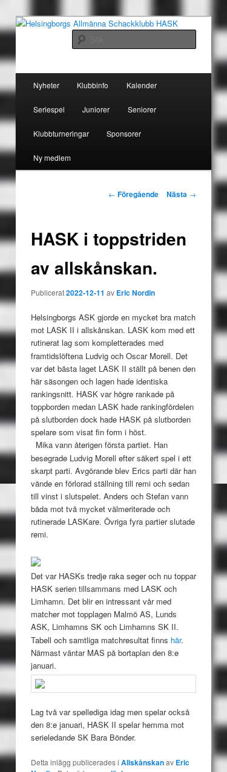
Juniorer (96, 109)
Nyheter (46, 85)
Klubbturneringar (61, 133)
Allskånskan (142, 762)
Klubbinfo (92, 85)
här (176, 640)
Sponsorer (124, 133)
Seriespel (49, 109)
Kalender (142, 85)
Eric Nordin (135, 292)
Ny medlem (52, 157)
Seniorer (142, 109)
